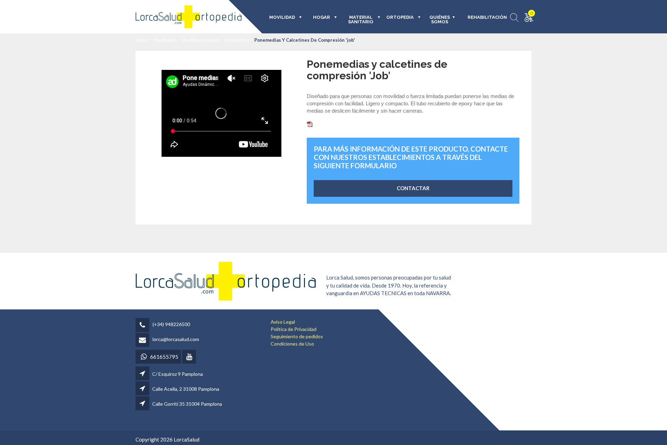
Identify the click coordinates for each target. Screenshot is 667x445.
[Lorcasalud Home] (225, 280)
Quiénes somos (439, 19)
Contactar (413, 188)
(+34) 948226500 (171, 324)
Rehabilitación (482, 17)
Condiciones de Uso (292, 344)
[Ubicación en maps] (142, 374)
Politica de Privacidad (293, 329)
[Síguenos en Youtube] (189, 357)
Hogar (321, 17)
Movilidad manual (200, 40)
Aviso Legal (283, 322)
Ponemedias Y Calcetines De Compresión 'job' (304, 40)
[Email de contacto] (143, 340)
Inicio (141, 40)
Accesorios (236, 40)
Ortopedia (400, 17)
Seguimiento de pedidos (297, 336)
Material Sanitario (360, 19)
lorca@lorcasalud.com (176, 339)
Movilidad (164, 40)
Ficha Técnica (329, 123)
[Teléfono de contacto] (143, 326)
